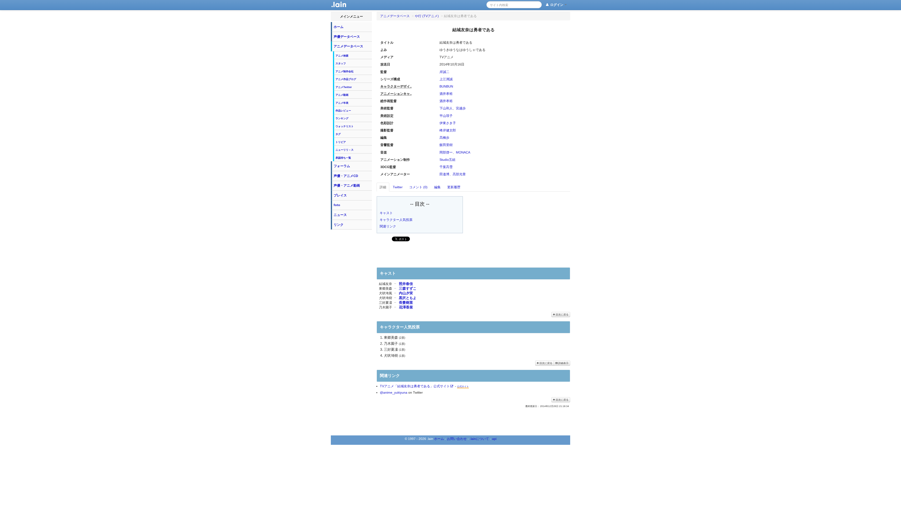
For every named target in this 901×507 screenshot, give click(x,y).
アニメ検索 (342, 55)
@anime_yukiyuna (393, 392)
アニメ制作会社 (345, 71)
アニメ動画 (342, 94)
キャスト (386, 213)
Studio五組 (447, 159)
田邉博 (444, 174)
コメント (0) (418, 187)
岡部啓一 (446, 152)
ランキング (342, 118)
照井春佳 (406, 284)
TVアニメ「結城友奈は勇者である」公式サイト (415, 386)
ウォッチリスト (345, 126)
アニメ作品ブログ (346, 79)
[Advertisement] (351, 302)
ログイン (556, 5)
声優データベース (347, 36)
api (494, 439)
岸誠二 (444, 72)
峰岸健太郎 (447, 130)
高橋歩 (444, 137)
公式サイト (463, 386)
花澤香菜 (406, 307)
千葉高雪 (446, 167)
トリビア (341, 142)
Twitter (398, 187)
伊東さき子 (447, 123)
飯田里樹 (446, 145)
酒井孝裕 (446, 94)
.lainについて (479, 439)
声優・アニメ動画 (347, 185)
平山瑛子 (446, 116)
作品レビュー (343, 110)
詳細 (383, 187)
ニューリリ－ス (345, 149)
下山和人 (446, 108)
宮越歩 (461, 108)
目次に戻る (562, 314)
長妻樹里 (406, 302)
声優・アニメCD (346, 176)
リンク (339, 225)
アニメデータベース (348, 46)
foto (337, 205)
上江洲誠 (446, 79)
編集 (437, 187)
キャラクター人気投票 (396, 220)
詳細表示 (563, 363)
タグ (338, 134)
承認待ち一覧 (343, 157)
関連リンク (388, 226)
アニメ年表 (342, 102)
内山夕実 (406, 293)
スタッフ (341, 63)
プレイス (340, 195)
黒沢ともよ (407, 298)
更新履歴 (453, 187)
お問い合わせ (457, 439)
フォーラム (342, 166)
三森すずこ (407, 288)
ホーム (339, 27)
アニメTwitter (344, 87)
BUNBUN (446, 86)
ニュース (340, 215)
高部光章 (459, 174)
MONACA (463, 152)
